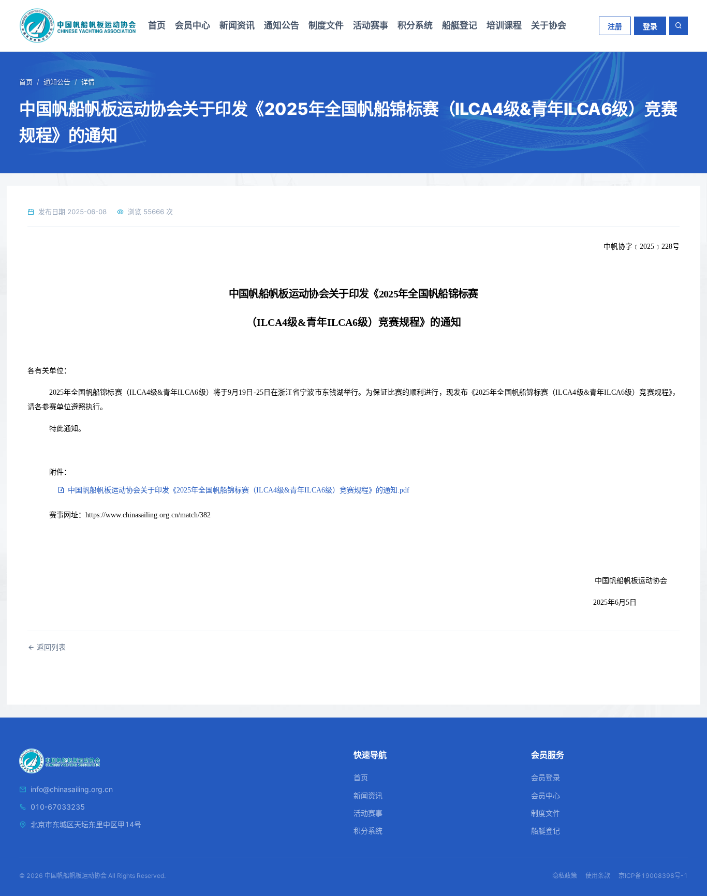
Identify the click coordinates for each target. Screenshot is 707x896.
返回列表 (50, 647)
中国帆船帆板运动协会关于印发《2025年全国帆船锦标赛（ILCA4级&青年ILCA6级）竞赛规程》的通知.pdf (237, 490)
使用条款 (597, 875)
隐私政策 (564, 875)
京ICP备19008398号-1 (653, 875)
